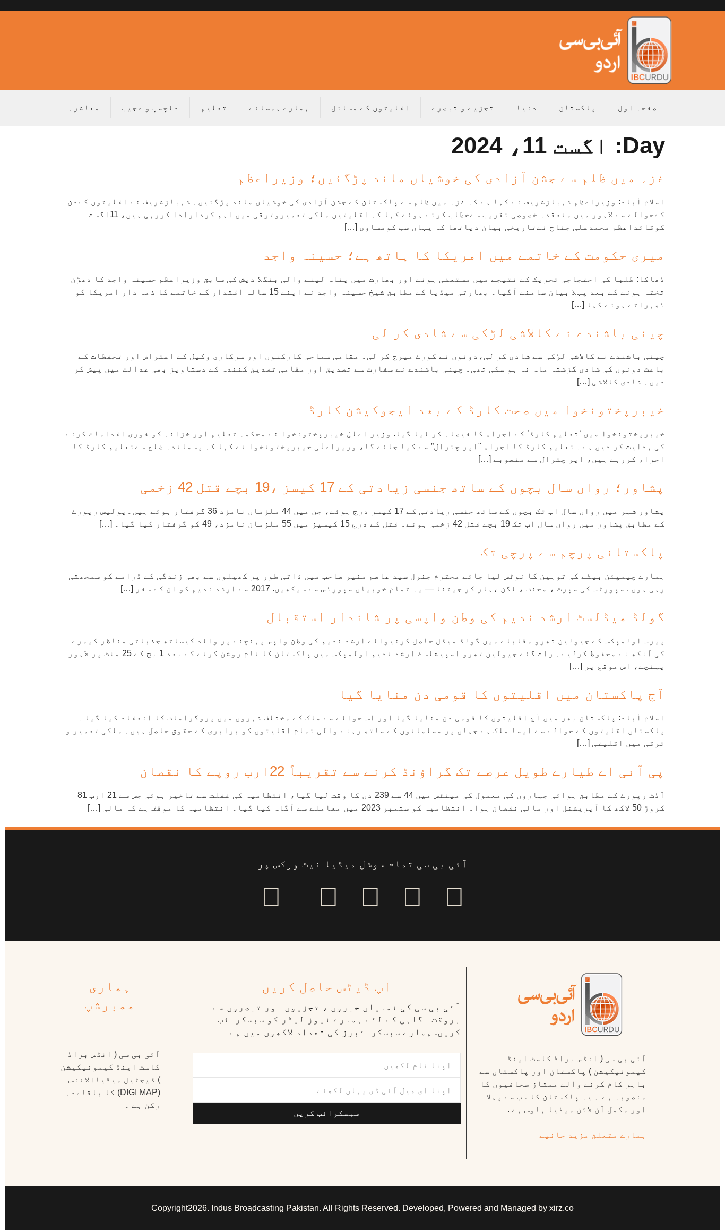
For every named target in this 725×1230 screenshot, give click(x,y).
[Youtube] (370, 897)
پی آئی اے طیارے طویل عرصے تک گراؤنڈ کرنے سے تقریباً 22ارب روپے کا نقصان (402, 771)
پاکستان (577, 107)
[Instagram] (271, 897)
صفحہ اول (637, 107)
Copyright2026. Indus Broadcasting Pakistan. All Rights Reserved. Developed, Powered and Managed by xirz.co (362, 1207)
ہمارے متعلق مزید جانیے (592, 1134)
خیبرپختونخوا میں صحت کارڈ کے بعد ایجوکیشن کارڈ (486, 409)
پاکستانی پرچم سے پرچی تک (572, 552)
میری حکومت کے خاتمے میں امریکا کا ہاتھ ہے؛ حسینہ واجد (464, 255)
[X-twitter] (412, 897)
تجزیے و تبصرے (462, 107)
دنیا (526, 107)
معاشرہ (84, 107)
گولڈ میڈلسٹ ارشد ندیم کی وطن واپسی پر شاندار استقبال (465, 616)
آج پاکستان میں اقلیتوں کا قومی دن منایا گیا (501, 694)
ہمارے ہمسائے (279, 107)
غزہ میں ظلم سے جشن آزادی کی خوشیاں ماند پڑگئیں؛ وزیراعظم (451, 177)
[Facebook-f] (454, 897)
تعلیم (214, 107)
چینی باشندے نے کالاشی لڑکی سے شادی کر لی (518, 332)
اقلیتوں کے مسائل (370, 107)
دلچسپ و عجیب (150, 107)
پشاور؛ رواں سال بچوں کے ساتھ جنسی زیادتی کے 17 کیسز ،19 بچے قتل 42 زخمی (402, 487)
